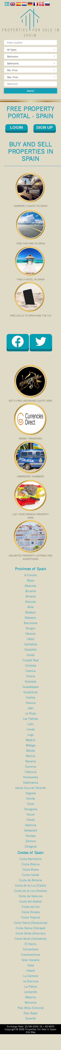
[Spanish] (19, 4)
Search (30, 90)
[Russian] (48, 4)
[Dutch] (25, 4)
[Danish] (42, 4)
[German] (30, 4)
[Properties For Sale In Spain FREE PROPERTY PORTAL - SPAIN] (30, 23)
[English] (13, 4)
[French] (36, 4)
